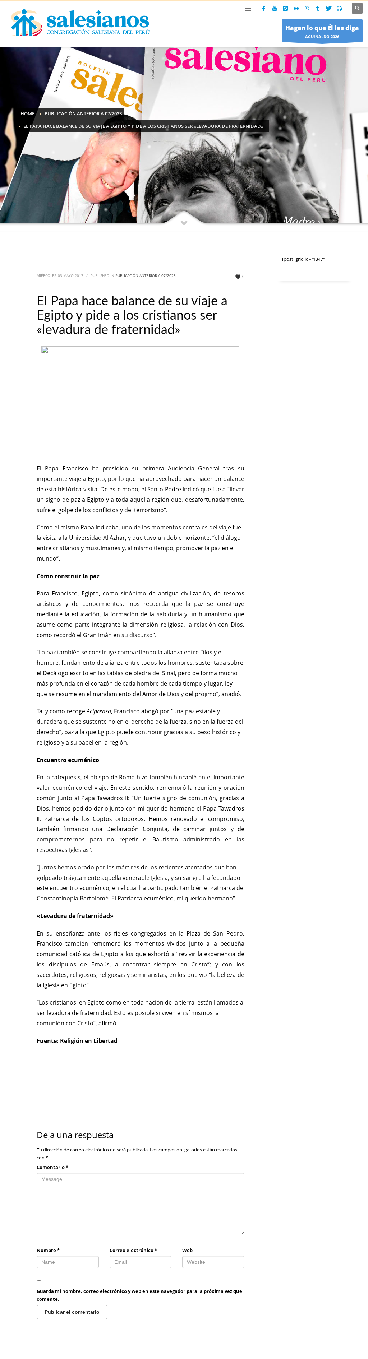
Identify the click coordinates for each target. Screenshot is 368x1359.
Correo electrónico (133, 1250)
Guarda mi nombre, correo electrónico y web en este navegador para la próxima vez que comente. (139, 1295)
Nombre (48, 1250)
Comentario (52, 1167)
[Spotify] (339, 8)
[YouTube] (274, 8)
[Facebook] (263, 8)
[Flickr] (296, 8)
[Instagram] (285, 8)
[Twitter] (328, 8)
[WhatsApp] (307, 8)
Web (187, 1250)
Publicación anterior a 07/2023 (145, 275)
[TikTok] (317, 8)
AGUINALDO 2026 (322, 31)
